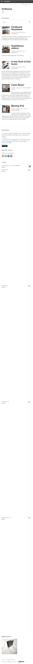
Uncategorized (14, 33)
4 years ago (4, 138)
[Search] (29, 22)
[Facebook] (8, 156)
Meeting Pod (17, 105)
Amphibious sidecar (17, 47)
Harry (13, 32)
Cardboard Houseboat (16, 28)
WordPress (9, 661)
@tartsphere (6, 133)
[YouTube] (11, 156)
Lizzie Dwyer (17, 84)
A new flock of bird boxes (21, 62)
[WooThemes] (21, 661)
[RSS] (3, 156)
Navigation (7, 1)
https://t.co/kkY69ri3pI (7, 142)
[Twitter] (6, 156)
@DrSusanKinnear (7, 139)
